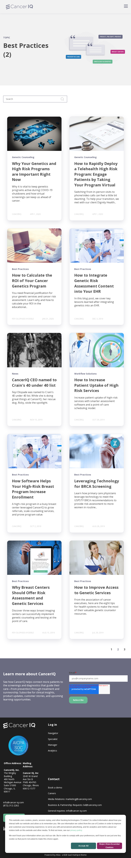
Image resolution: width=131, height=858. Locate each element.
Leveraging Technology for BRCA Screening (96, 483)
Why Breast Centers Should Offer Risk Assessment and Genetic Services (31, 595)
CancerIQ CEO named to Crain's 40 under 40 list (34, 382)
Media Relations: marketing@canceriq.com (70, 799)
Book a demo (55, 787)
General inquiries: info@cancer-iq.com (67, 810)
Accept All (83, 846)
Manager (52, 744)
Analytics (52, 750)
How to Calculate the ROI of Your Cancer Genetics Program (32, 280)
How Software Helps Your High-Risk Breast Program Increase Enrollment (33, 489)
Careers (52, 793)
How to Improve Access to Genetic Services (96, 590)
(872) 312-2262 (11, 805)
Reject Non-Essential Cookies (109, 846)
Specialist (53, 739)
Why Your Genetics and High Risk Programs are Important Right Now (34, 171)
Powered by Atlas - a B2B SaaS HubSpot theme (66, 855)
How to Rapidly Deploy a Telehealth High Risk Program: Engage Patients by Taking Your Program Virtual (96, 174)
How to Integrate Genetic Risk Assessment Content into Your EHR (94, 283)
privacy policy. (76, 830)
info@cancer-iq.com (13, 802)
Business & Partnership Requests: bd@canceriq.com (75, 805)
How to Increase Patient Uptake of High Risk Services (96, 385)
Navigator (53, 733)
